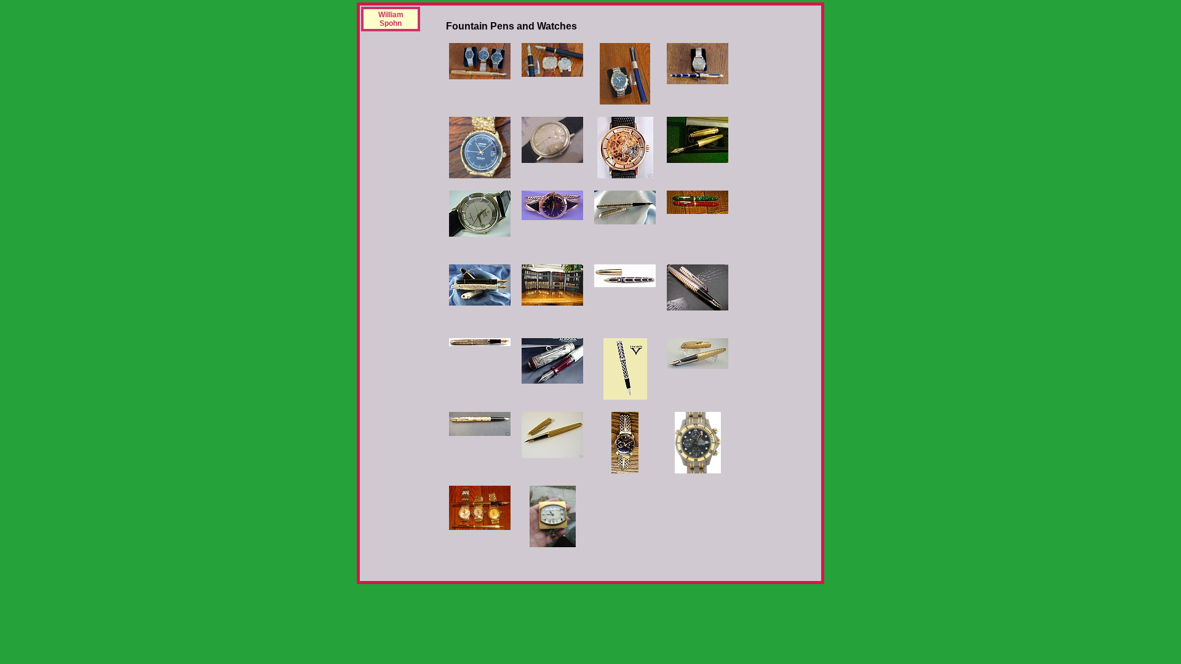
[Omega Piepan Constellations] (480, 508)
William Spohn (391, 19)
